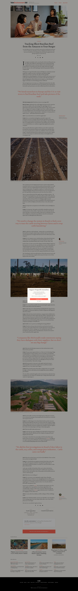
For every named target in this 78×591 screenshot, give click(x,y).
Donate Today (39, 299)
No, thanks (39, 301)
